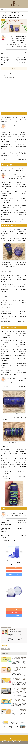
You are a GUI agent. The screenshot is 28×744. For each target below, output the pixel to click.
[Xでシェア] (2, 649)
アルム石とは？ (7, 72)
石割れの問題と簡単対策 (9, 77)
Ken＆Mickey (11, 629)
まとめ (5, 79)
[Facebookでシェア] (4, 649)
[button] (25, 502)
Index (12, 68)
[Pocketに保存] (7, 649)
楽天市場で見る (14, 571)
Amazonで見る (14, 567)
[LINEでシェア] (9, 649)
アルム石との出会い (8, 73)
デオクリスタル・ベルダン (9, 75)
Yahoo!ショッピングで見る (14, 574)
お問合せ (20, 738)
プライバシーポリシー (7, 738)
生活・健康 (4, 645)
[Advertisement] (14, 97)
